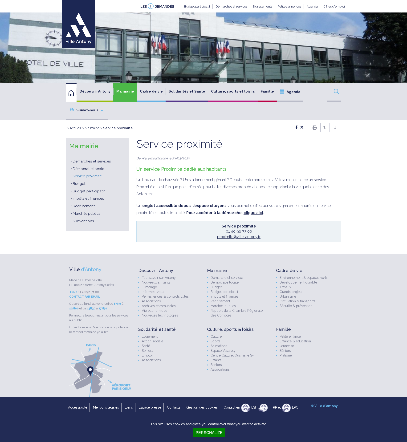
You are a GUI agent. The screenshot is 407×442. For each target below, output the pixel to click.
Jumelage (149, 287)
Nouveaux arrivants (156, 282)
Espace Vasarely (223, 351)
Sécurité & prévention (296, 306)
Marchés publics (86, 213)
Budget (79, 184)
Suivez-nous (87, 110)
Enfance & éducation (295, 341)
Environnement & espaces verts (304, 278)
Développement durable (298, 282)
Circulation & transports (297, 301)
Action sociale (152, 341)
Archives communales (159, 306)
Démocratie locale (88, 169)
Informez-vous (153, 292)
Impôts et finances (88, 198)
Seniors (216, 365)
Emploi (147, 355)
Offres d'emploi (334, 6)
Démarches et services (231, 6)
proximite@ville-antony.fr (238, 237)
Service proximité (87, 176)
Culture (216, 336)
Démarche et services (227, 278)
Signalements (262, 6)
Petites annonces (289, 6)
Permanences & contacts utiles (165, 296)
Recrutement (84, 206)
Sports (215, 341)
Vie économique (154, 310)
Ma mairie (92, 128)
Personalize (209, 433)
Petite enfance (290, 336)
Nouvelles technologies (160, 315)
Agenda (312, 6)
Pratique (286, 355)
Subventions (83, 221)
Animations (219, 346)
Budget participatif (197, 6)
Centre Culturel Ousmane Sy (232, 355)
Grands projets (291, 292)
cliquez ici (253, 213)
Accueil (75, 128)
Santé (146, 346)
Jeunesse (287, 346)
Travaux (285, 287)
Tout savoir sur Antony (159, 278)
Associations (151, 301)
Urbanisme (288, 296)
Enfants (216, 360)
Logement (150, 336)
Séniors (147, 351)
